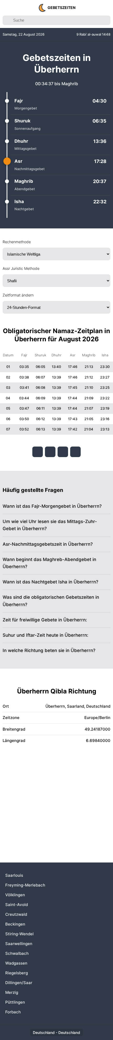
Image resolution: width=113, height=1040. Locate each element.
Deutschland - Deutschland (56, 1032)
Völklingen (15, 894)
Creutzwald (16, 914)
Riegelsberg (16, 972)
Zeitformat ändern (18, 295)
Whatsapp (75, 452)
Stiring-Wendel (19, 933)
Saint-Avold (16, 904)
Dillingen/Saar (18, 982)
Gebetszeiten (61, 7)
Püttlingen (15, 1002)
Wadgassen (16, 963)
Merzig (11, 992)
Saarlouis (14, 875)
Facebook (37, 452)
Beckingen (15, 924)
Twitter (50, 452)
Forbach (13, 1011)
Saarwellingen (18, 943)
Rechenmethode (17, 241)
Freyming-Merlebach (25, 885)
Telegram (63, 452)
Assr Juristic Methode (21, 268)
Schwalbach (17, 953)
